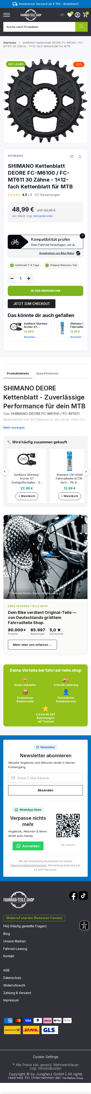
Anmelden (31, 846)
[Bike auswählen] (62, 15)
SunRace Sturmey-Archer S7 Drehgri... (36, 325)
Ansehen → (31, 337)
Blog (6, 933)
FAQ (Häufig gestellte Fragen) (25, 926)
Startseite (9, 42)
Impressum (11, 1000)
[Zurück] (5, 471)
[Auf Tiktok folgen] (83, 895)
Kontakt (8, 956)
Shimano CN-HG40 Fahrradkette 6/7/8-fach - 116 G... (69, 478)
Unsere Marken (14, 941)
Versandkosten (43, 216)
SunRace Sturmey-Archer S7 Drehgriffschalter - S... (27, 478)
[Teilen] (79, 156)
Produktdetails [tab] (18, 373)
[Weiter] (86, 471)
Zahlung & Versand (17, 993)
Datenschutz (12, 978)
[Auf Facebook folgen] (73, 895)
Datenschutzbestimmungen (29, 865)
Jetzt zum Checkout (31, 303)
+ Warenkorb (26, 496)
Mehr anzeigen (14, 427)
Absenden (45, 790)
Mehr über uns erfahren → (32, 644)
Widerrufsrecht (14, 985)
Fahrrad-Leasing (15, 949)
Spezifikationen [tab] (47, 373)
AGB (6, 970)
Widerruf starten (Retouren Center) (34, 918)
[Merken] (71, 156)
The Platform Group (72, 1078)
